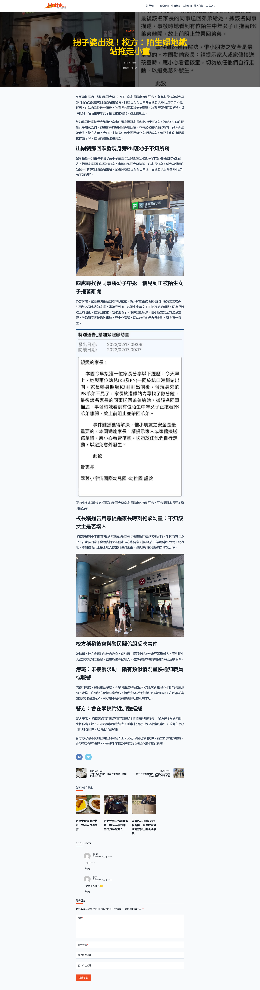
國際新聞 (164, 5)
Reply (87, 868)
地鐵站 (126, 68)
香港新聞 (150, 5)
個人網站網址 (84, 965)
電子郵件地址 (85, 955)
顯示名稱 (83, 944)
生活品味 (210, 5)
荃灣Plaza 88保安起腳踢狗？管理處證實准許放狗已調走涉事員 (144, 827)
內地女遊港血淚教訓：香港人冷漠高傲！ (87, 825)
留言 (81, 918)
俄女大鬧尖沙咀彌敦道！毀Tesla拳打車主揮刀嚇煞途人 (116, 825)
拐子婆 (134, 68)
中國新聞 (175, 5)
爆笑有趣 (198, 5)
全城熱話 (130, 31)
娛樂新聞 (187, 5)
